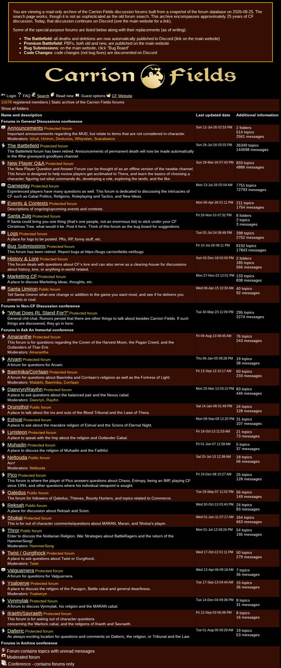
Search (43, 96)
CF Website (122, 96)
